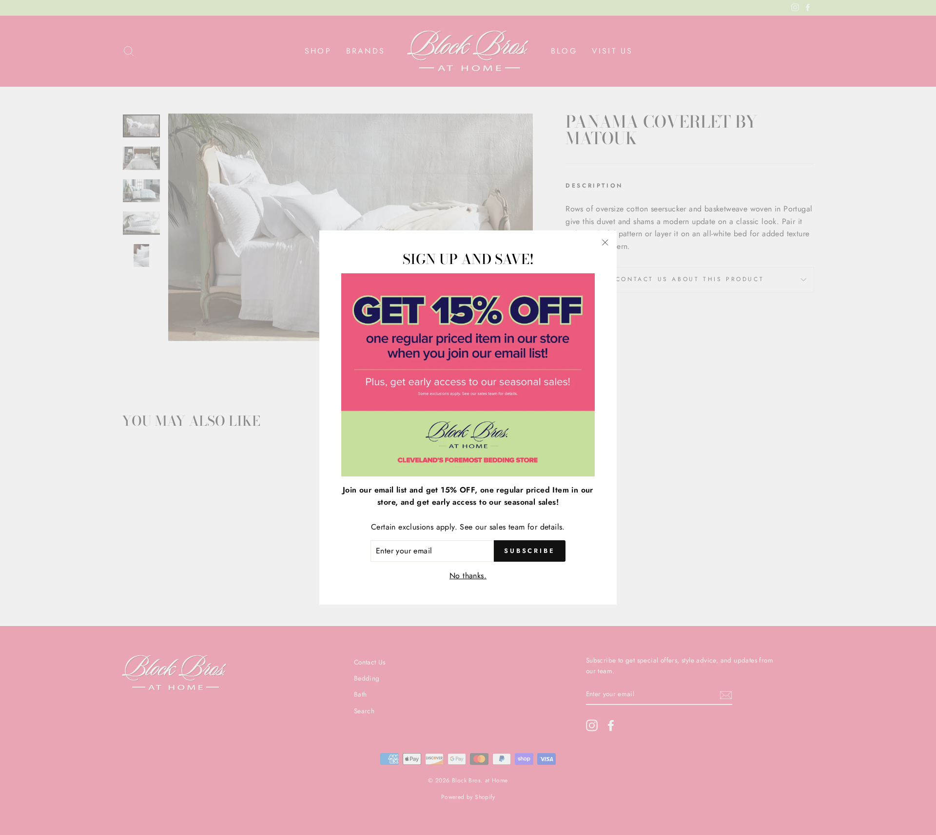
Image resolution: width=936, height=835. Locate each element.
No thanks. (468, 575)
